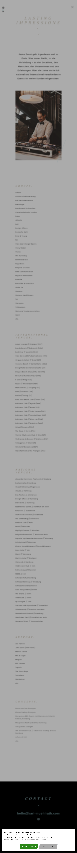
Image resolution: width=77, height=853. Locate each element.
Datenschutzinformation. (38, 840)
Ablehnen (48, 847)
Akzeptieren (29, 846)
